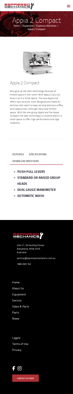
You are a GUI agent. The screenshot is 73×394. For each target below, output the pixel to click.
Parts (15, 312)
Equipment (28, 25)
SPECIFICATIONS (38, 154)
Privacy (16, 350)
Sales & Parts (20, 306)
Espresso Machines (46, 25)
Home (17, 25)
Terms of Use (20, 344)
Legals (16, 338)
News (15, 318)
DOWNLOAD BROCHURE (25, 161)
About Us (18, 288)
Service (16, 300)
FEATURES (18, 154)
